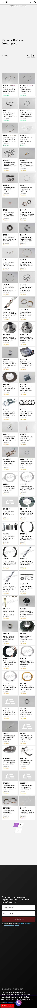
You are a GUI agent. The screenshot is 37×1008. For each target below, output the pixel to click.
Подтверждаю (7, 1005)
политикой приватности (10, 1002)
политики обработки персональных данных (17, 924)
